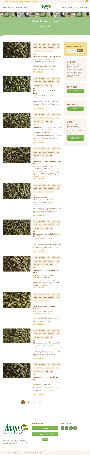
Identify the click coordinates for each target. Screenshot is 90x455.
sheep (42, 51)
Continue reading (38, 72)
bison (48, 44)
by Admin (44, 98)
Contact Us (75, 108)
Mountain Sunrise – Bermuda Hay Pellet (46, 271)
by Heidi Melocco (46, 61)
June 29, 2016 (36, 166)
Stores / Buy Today (75, 91)
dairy (58, 44)
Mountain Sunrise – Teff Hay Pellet (46, 57)
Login (45, 439)
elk (40, 47)
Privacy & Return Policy (46, 434)
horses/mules (51, 47)
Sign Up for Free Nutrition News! (75, 137)
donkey (35, 47)
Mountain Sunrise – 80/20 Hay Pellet (47, 127)
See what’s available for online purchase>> (74, 75)
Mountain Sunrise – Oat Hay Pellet (46, 343)
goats (44, 47)
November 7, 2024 (37, 59)
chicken (53, 44)
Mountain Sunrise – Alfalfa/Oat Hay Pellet (47, 162)
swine (47, 51)
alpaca (35, 44)
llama (58, 47)
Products (36, 51)
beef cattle (42, 44)
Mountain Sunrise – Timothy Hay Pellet (46, 378)
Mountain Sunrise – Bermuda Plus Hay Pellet (46, 308)
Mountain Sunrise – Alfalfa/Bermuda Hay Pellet (43, 199)
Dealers (46, 428)
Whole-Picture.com (37, 452)
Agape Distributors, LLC (18, 452)
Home (41, 26)
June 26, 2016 (36, 95)
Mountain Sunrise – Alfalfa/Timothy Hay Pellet (47, 235)
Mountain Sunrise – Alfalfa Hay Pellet (45, 92)
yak (51, 51)
